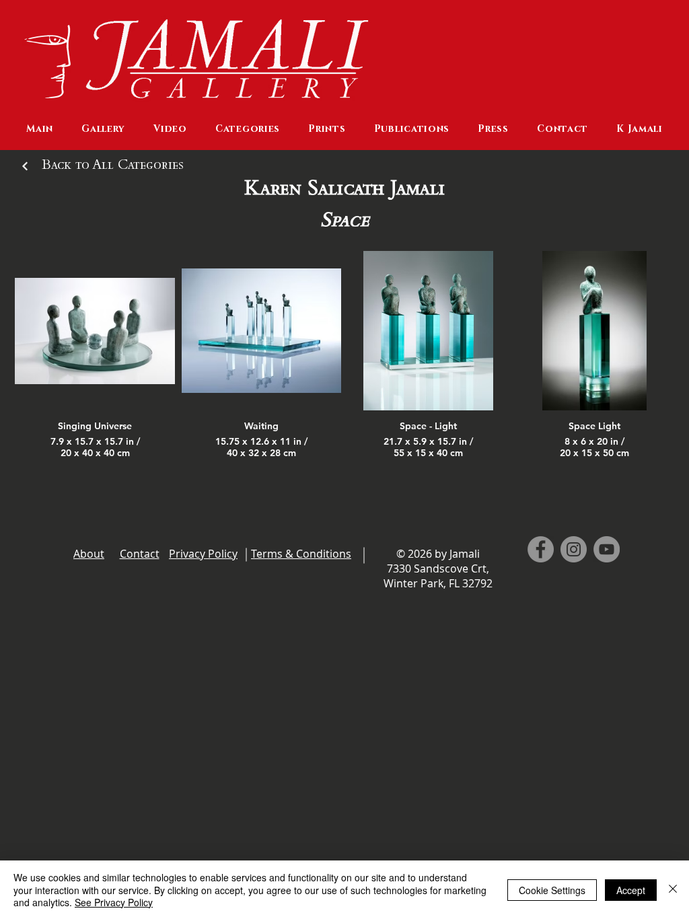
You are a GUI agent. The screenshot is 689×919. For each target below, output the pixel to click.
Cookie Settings (552, 890)
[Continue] (25, 166)
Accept (630, 890)
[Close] (673, 889)
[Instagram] (573, 549)
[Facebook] (541, 549)
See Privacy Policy (114, 902)
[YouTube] (606, 549)
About (88, 553)
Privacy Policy (203, 553)
